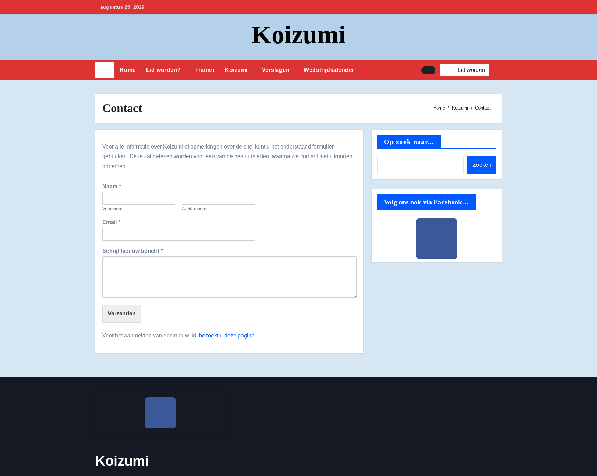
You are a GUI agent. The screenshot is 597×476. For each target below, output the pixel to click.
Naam (111, 186)
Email (111, 222)
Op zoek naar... (409, 141)
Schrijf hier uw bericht (132, 251)
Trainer (205, 70)
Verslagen (276, 70)
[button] (498, 70)
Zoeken (482, 165)
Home (128, 70)
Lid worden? (163, 70)
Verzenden (122, 313)
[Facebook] (436, 238)
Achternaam (194, 208)
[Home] (104, 70)
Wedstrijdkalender (329, 70)
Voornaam (112, 208)
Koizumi (299, 34)
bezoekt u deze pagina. (227, 336)
